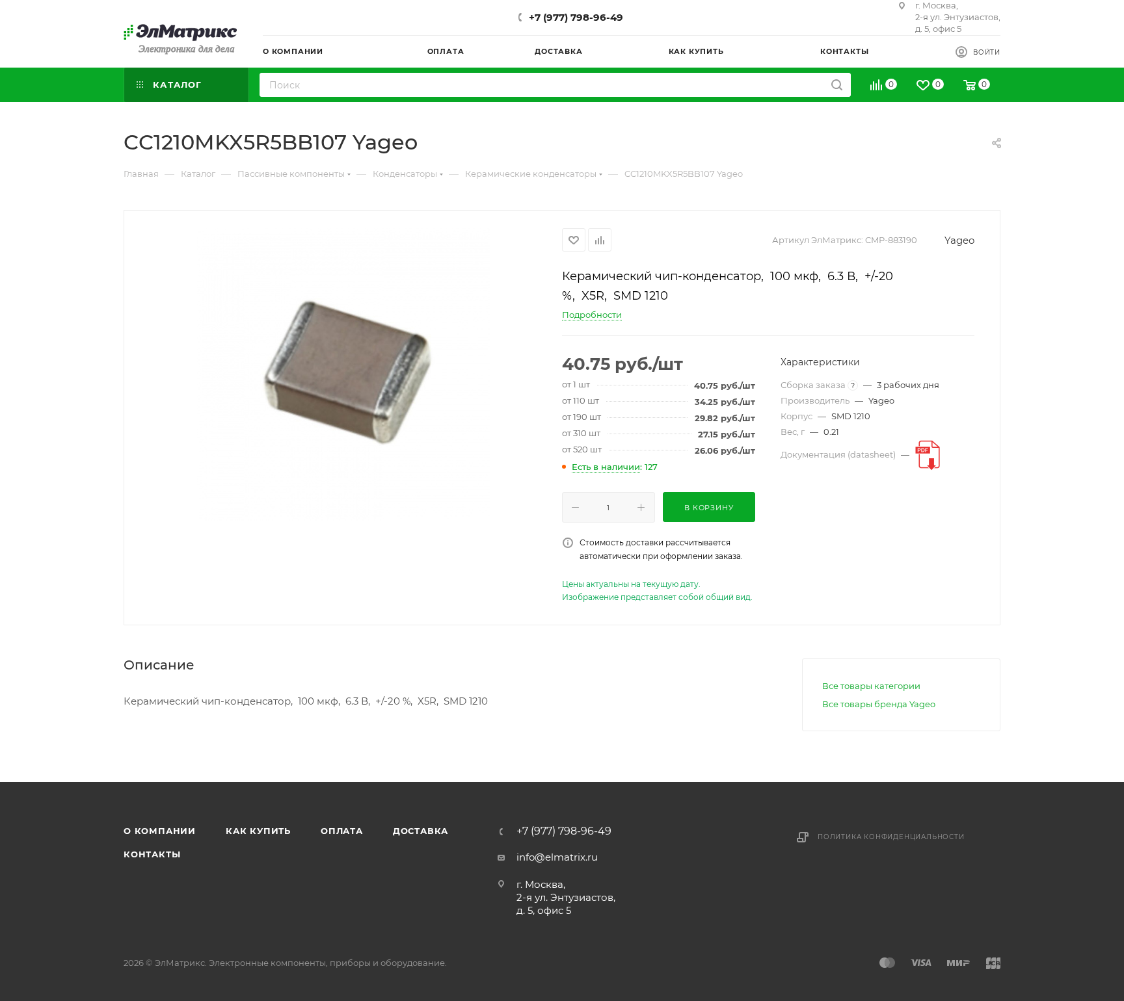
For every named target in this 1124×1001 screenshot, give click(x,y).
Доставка (420, 831)
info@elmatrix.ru (557, 857)
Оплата (342, 831)
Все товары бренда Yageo (878, 704)
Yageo (959, 240)
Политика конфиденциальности (891, 837)
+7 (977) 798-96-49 (576, 17)
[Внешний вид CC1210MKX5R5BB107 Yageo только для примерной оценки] (343, 374)
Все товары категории (871, 686)
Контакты (152, 854)
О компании (160, 831)
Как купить (258, 831)
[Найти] (837, 85)
